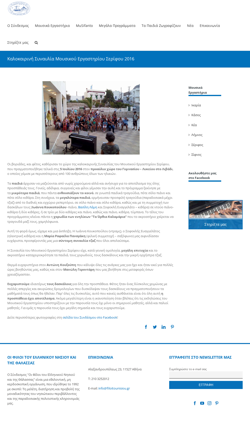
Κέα (194, 125)
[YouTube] (202, 403)
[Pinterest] (217, 403)
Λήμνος (196, 135)
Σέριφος (197, 145)
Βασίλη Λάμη (87, 207)
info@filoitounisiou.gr (114, 388)
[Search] (36, 42)
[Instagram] (209, 403)
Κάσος (196, 115)
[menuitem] (21, 25)
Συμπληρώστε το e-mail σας (188, 369)
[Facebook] (195, 403)
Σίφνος (196, 154)
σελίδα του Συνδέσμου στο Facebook (90, 317)
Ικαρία (196, 105)
